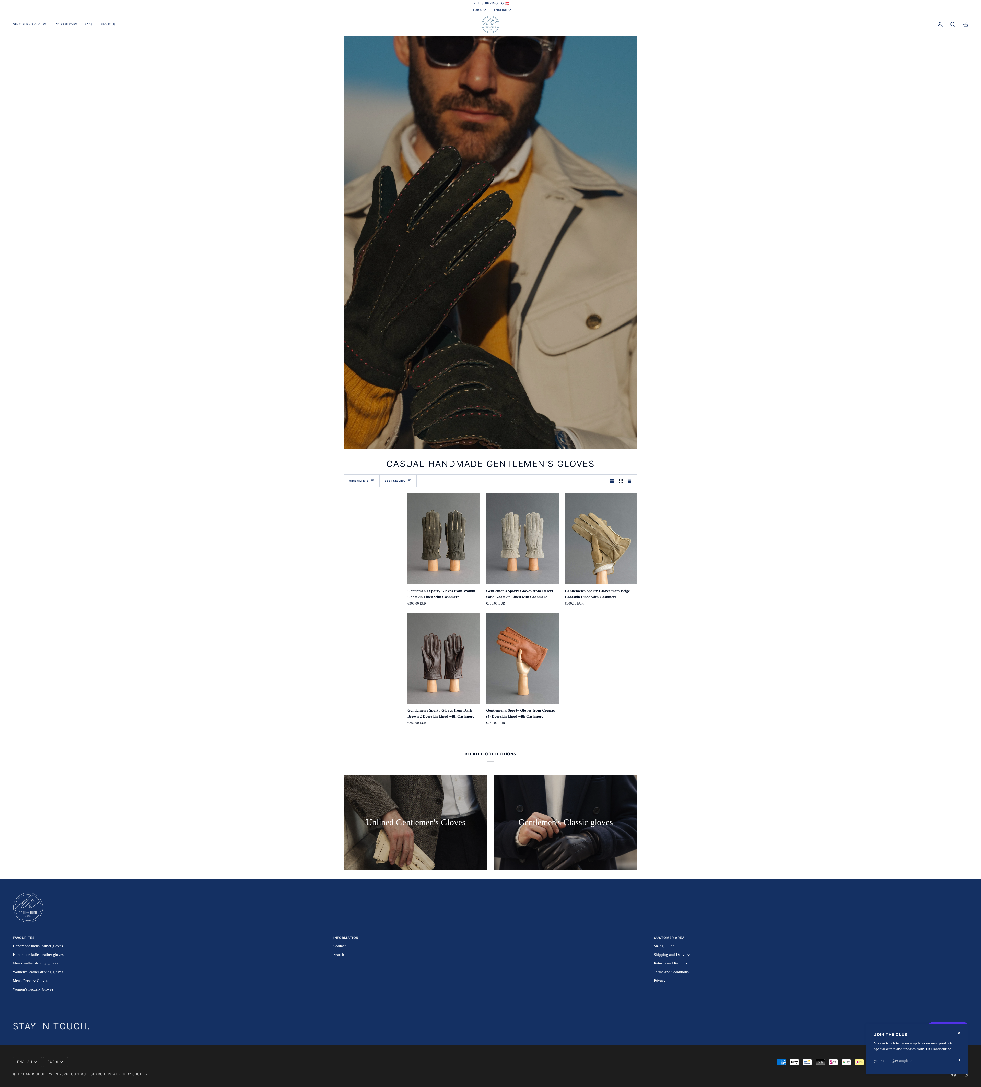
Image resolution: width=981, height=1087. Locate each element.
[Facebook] (953, 1074)
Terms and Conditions (671, 972)
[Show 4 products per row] (631, 481)
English (500, 9)
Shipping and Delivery (672, 954)
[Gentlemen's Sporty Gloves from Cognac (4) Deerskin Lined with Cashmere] (522, 658)
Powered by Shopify (128, 1074)
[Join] (956, 1060)
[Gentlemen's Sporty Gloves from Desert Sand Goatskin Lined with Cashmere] (522, 538)
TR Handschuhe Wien (37, 1074)
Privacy (660, 980)
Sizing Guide (664, 946)
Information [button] (346, 938)
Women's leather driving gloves (38, 972)
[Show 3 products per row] (620, 481)
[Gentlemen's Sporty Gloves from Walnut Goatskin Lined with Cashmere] (443, 538)
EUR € (477, 9)
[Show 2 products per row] (612, 481)
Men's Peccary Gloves (30, 980)
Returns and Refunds (670, 963)
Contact (339, 946)
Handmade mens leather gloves (38, 946)
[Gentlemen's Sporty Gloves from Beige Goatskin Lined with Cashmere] (601, 538)
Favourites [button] (24, 938)
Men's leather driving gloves (35, 963)
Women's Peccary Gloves (33, 989)
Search (338, 954)
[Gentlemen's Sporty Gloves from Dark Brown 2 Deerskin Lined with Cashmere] (443, 658)
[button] (31, 24)
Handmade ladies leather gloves (38, 954)
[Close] (961, 1033)
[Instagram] (966, 1074)
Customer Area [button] (669, 938)
